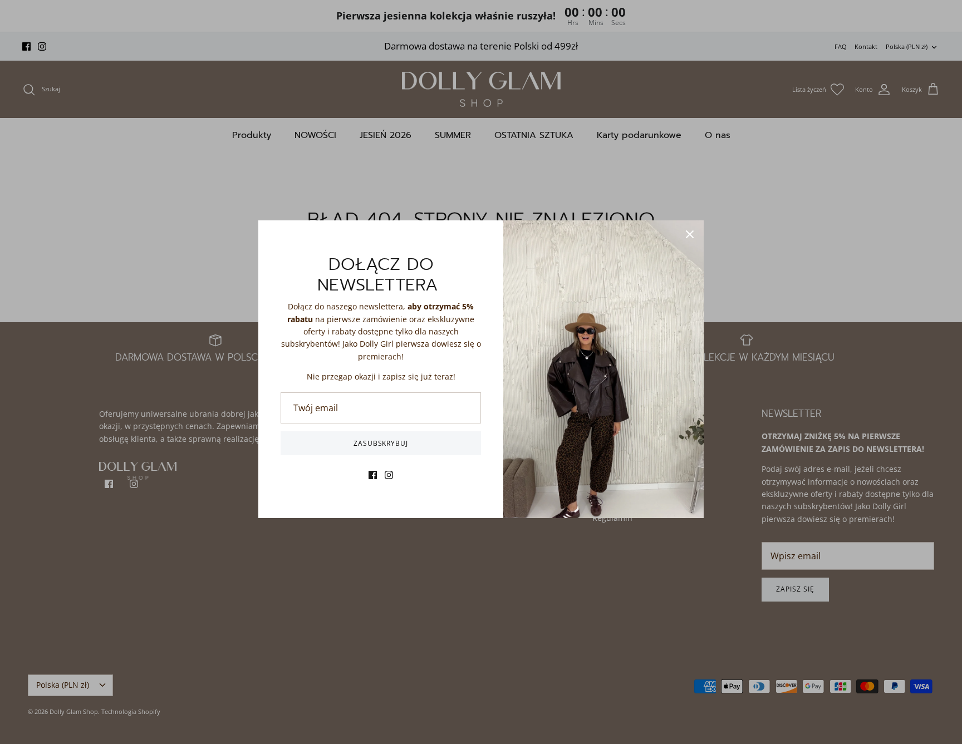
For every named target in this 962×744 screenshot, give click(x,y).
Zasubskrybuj (381, 443)
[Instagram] (389, 475)
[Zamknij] (690, 234)
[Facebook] (373, 475)
